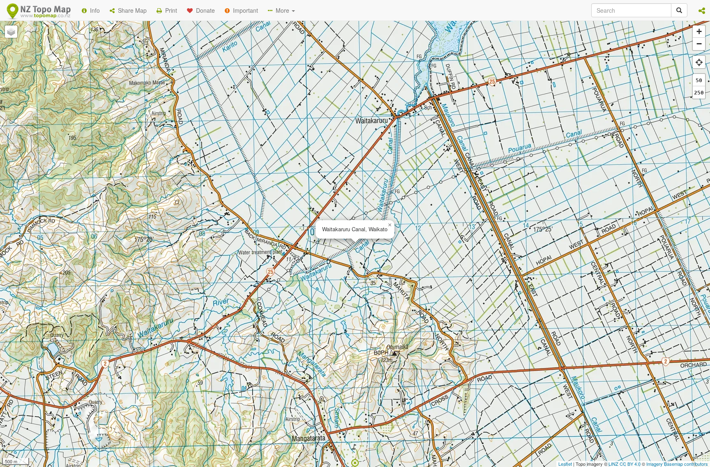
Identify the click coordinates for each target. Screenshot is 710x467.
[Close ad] (355, 462)
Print (169, 10)
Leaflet (565, 463)
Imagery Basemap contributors (677, 463)
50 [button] (699, 80)
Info (93, 10)
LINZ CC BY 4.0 (625, 463)
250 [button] (699, 93)
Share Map (131, 10)
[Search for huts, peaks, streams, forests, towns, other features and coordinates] (679, 10)
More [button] (281, 10)
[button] (702, 10)
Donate (204, 10)
